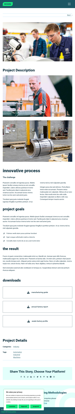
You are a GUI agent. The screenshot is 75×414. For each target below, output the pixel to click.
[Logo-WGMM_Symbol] (8, 3)
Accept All (36, 406)
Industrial (16, 355)
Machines (16, 357)
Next (69, 15)
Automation (17, 352)
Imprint (3, 412)
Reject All (24, 406)
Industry (16, 347)
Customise (12, 406)
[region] (24, 399)
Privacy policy (11, 412)
